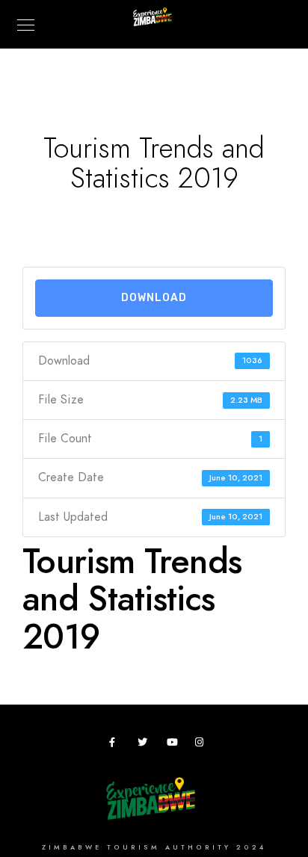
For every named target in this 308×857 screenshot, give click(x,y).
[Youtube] (174, 744)
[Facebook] (116, 744)
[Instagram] (202, 744)
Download (154, 297)
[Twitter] (145, 744)
